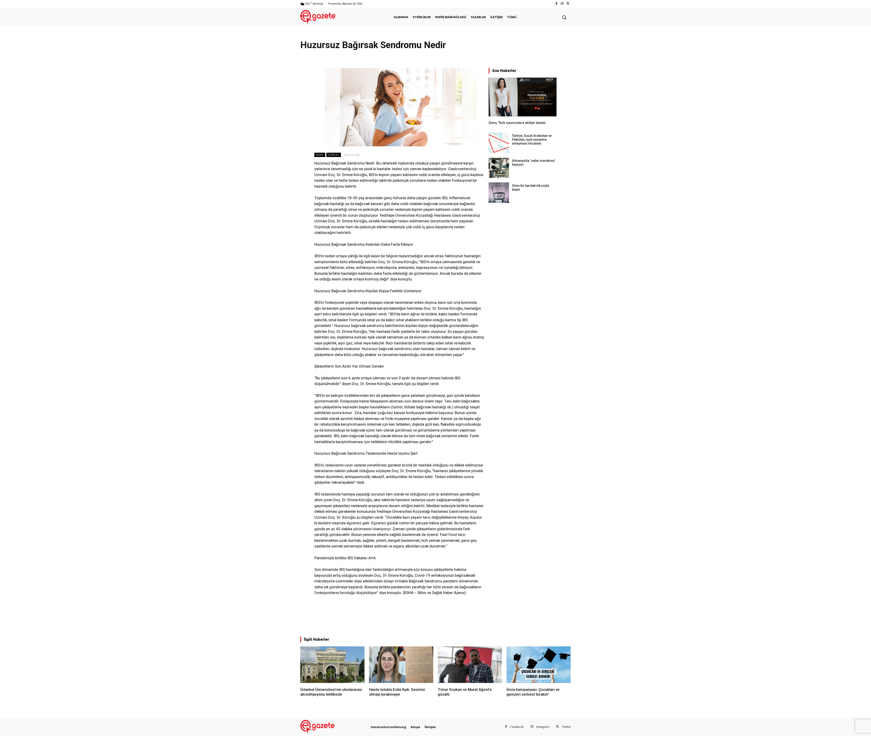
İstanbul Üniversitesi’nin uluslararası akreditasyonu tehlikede (331, 691)
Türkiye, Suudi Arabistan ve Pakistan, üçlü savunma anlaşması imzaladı (532, 139)
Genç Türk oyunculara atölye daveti (517, 123)
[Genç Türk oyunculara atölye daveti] (523, 97)
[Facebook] (556, 4)
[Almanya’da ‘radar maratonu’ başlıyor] (499, 167)
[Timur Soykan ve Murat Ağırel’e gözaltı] (470, 664)
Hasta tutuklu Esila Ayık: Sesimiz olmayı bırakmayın (397, 691)
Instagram (542, 727)
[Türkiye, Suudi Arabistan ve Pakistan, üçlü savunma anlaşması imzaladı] (499, 142)
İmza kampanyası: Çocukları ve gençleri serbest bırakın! (533, 691)
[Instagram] (562, 4)
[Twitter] (568, 4)
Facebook (517, 727)
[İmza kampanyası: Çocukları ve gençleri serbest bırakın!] (538, 664)
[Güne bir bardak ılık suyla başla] (499, 192)
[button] (564, 17)
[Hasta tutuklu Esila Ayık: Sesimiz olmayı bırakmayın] (401, 664)
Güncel (333, 154)
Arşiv (319, 154)
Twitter (566, 727)
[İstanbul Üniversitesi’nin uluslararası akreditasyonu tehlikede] (332, 664)
